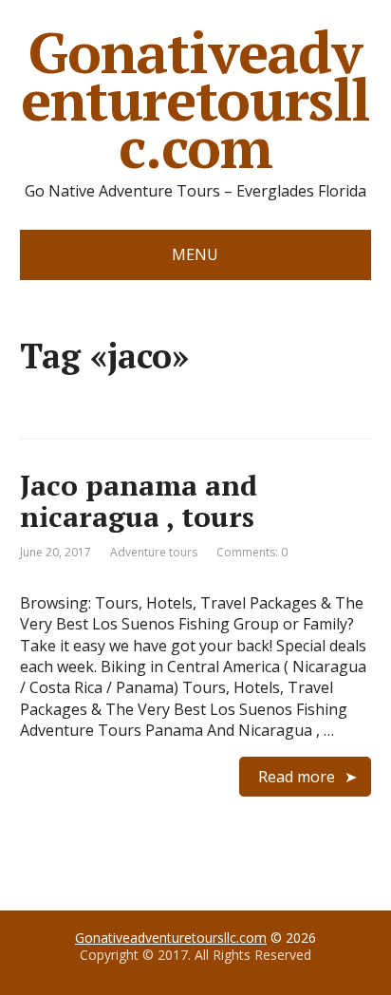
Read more (296, 776)
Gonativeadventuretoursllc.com (195, 99)
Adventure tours (153, 552)
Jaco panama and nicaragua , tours (138, 500)
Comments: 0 (252, 552)
